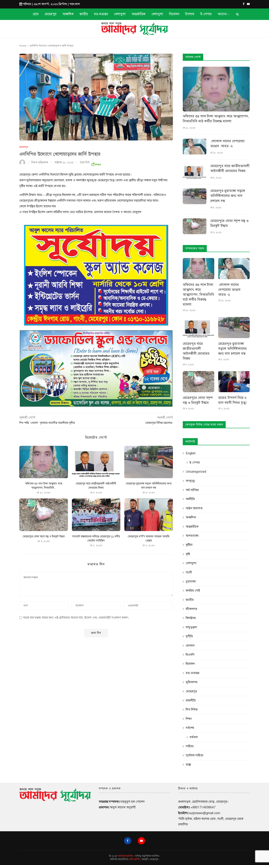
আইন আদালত (194, 508)
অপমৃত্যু (190, 481)
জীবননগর (191, 609)
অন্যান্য (222, 14)
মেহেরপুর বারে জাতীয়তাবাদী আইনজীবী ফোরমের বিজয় (230, 168)
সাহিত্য (190, 746)
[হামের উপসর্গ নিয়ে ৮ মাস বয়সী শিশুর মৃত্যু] (234, 381)
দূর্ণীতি (189, 636)
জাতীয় (84, 14)
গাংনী (189, 572)
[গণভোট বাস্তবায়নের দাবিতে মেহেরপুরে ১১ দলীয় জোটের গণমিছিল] (96, 514)
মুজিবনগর (191, 682)
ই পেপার (195, 463)
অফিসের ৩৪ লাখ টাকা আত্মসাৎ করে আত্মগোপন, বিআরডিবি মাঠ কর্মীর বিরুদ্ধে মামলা (216, 118)
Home (22, 45)
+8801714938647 (202, 807)
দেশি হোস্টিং (134, 859)
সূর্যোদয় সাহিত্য (194, 755)
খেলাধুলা (120, 14)
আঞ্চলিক (68, 14)
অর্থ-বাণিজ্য (192, 490)
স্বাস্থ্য (188, 765)
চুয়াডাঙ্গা (191, 582)
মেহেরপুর (51, 14)
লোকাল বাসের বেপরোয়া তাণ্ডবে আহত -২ (227, 143)
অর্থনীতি (190, 499)
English (191, 453)
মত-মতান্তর (101, 14)
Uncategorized (196, 472)
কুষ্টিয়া (189, 545)
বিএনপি (190, 655)
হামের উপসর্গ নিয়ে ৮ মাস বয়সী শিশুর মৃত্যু (232, 400)
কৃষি (188, 554)
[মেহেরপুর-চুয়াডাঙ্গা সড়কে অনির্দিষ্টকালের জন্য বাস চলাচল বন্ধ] (148, 462)
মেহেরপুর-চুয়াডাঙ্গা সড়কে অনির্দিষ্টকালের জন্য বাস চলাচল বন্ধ (227, 196)
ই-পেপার (206, 14)
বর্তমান (194, 737)
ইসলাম (189, 14)
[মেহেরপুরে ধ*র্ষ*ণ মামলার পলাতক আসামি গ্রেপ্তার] (148, 514)
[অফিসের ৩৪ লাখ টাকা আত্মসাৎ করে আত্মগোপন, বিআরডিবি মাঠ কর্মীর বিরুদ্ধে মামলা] (43, 462)
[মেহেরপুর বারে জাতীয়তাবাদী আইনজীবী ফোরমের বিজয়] (96, 462)
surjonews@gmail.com (204, 813)
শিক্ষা (189, 719)
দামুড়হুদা (191, 627)
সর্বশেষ (190, 728)
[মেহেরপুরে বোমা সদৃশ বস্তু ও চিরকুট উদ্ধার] (43, 514)
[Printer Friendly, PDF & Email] (95, 163)
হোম (36, 14)
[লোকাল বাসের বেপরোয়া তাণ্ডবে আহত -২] (194, 146)
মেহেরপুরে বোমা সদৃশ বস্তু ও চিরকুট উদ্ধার (44, 536)
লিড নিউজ (192, 710)
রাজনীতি (191, 700)
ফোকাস (190, 646)
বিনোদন (174, 14)
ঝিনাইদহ (191, 618)
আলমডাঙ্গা (192, 536)
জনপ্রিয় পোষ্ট (193, 591)
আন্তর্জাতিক (139, 14)
